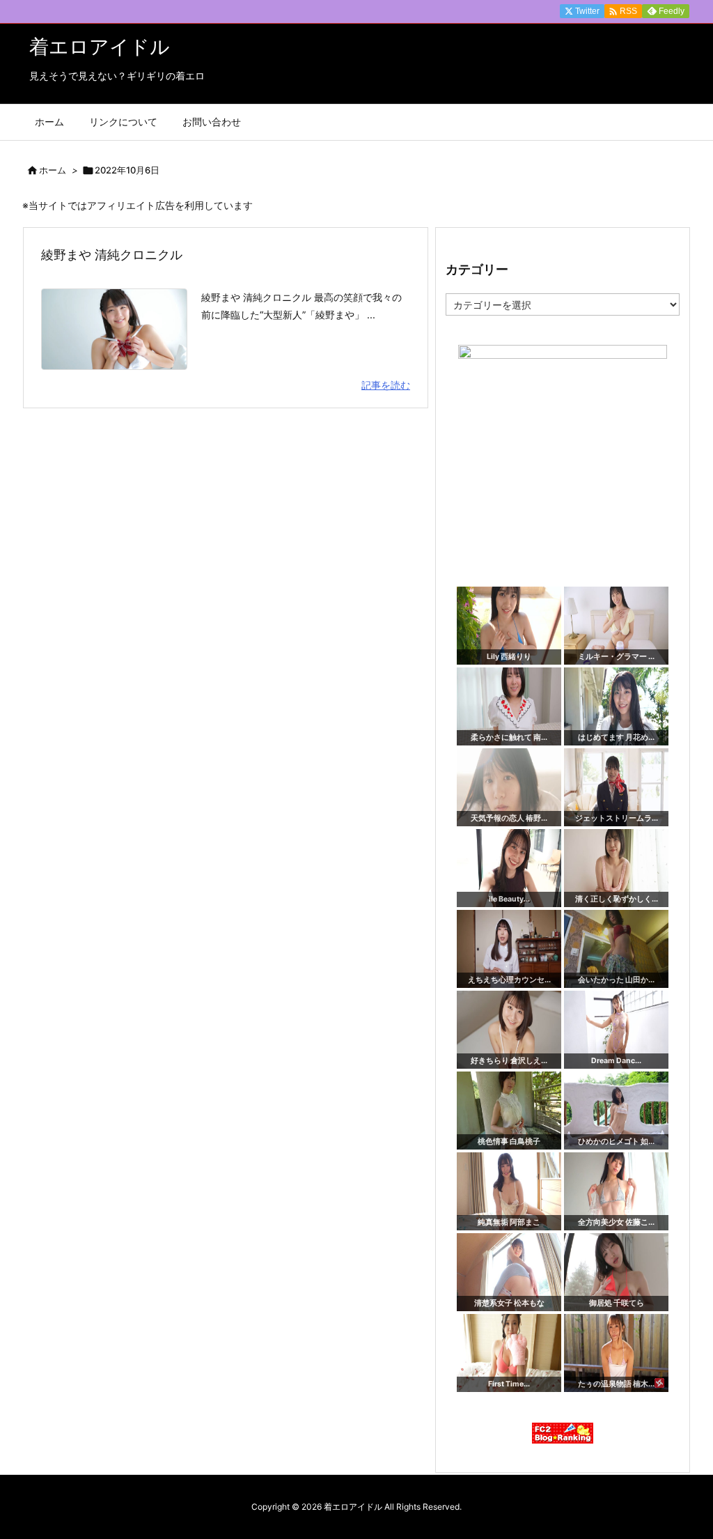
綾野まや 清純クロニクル (111, 254)
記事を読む (385, 385)
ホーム (52, 170)
